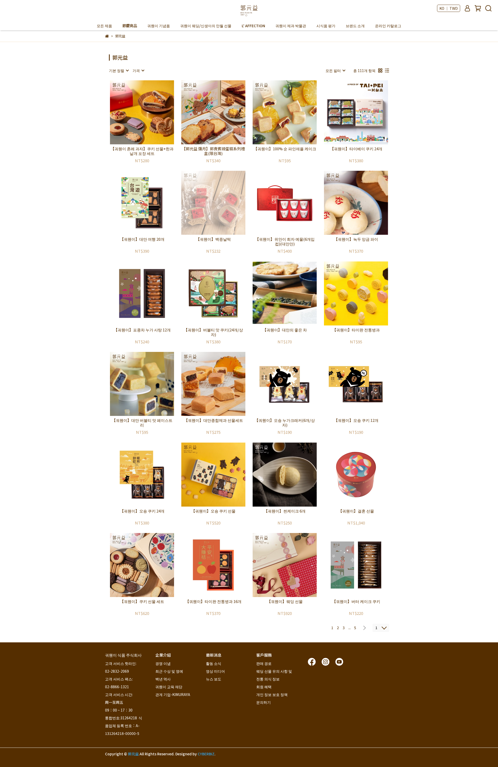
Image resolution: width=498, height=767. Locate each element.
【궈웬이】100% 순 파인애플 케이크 (284, 148)
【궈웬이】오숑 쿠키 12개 (356, 420)
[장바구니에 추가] (149, 112)
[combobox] (118, 70)
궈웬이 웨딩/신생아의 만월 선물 (205, 25)
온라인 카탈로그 (388, 25)
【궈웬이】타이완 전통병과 (356, 330)
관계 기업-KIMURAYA (172, 694)
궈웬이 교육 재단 (168, 686)
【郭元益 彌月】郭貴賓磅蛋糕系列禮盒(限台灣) (213, 151)
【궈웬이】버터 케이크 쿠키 (356, 601)
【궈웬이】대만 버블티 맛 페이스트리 (142, 422)
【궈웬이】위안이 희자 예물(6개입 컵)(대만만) (285, 241)
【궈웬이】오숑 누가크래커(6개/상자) (284, 422)
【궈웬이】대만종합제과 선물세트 (213, 420)
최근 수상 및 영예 (169, 671)
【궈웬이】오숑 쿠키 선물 (213, 511)
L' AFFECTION (253, 25)
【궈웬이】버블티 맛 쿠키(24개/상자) (213, 332)
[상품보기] (135, 112)
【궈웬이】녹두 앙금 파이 (356, 239)
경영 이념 (163, 663)
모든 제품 (104, 25)
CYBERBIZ (206, 753)
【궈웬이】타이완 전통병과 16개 (213, 601)
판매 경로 (264, 663)
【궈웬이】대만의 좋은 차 (284, 330)
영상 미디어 (215, 671)
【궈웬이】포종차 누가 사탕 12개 (142, 330)
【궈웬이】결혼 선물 (356, 511)
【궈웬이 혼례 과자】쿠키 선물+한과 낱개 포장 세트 (142, 151)
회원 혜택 (264, 686)
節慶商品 (129, 25)
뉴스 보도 (213, 678)
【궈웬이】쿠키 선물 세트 (142, 601)
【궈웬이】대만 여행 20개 (142, 239)
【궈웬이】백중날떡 (213, 239)
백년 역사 (163, 678)
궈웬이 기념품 (158, 25)
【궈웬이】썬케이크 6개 (285, 511)
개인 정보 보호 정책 (272, 694)
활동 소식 (213, 663)
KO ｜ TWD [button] (448, 8)
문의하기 (263, 702)
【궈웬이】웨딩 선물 (285, 601)
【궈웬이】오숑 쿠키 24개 (142, 511)
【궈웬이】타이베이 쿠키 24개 (356, 148)
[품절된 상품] (221, 203)
